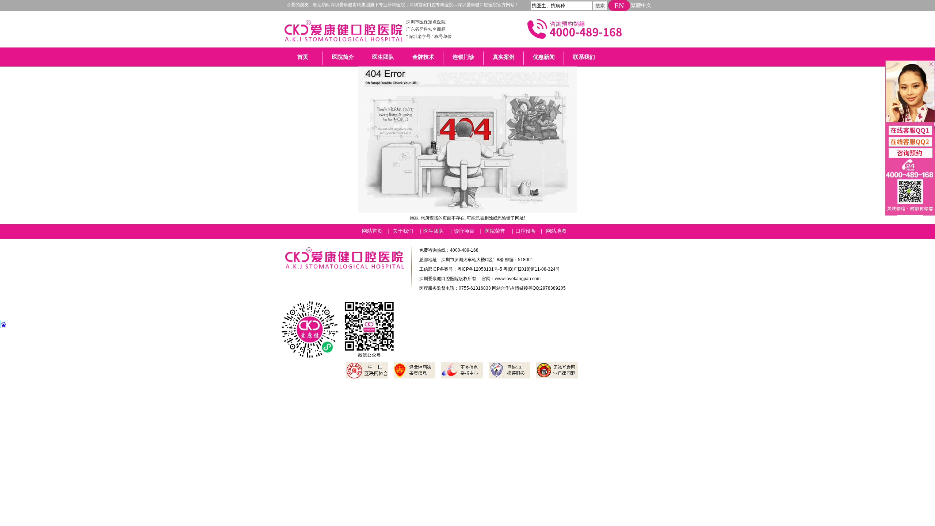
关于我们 (403, 231)
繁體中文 (641, 5)
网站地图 (556, 231)
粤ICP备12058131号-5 (479, 269)
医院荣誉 (495, 231)
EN (619, 5)
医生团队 (383, 57)
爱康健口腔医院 (343, 32)
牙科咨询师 (907, 130)
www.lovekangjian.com (518, 278)
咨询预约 (907, 157)
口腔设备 (525, 231)
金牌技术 (423, 57)
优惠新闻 (544, 57)
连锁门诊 (463, 57)
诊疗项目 (464, 231)
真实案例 (504, 57)
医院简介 (343, 57)
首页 (302, 57)
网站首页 (372, 231)
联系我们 (584, 57)
